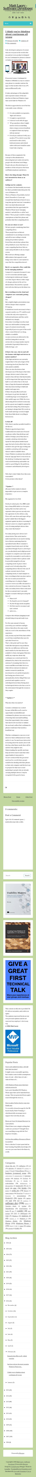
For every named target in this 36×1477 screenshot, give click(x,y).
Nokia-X (26, 1191)
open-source (9, 1193)
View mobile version (18, 801)
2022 (7, 1266)
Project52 (9, 1198)
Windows (15, 1216)
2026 (7, 1243)
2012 (7, 1407)
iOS (27, 1186)
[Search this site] (28, 17)
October (10, 1311)
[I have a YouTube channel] (15, 17)
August (10, 1323)
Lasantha (7, 1469)
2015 (7, 1390)
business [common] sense (15, 1173)
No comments (11, 43)
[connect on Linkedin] (19, 17)
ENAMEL (26, 1181)
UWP (15, 1213)
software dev (11, 1203)
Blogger (21, 1453)
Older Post (29, 797)
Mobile (24, 1188)
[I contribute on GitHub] (9, 17)
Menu (6, 23)
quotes (28, 1198)
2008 (7, 1431)
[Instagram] (22, 17)
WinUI (11, 1226)
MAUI (7, 1188)
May (9, 1340)
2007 (7, 1436)
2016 (7, 1301)
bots (28, 1171)
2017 (7, 1295)
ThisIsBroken (9, 1208)
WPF (16, 1226)
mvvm (7, 1191)
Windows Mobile (11, 1221)
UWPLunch (23, 1213)
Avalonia (26, 1168)
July (9, 1328)
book (12, 1171)
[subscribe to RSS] (25, 17)
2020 (7, 1278)
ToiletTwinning (23, 1208)
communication (18, 1176)
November (11, 1305)
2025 (7, 1249)
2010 (7, 1419)
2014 (7, 1396)
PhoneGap (19, 1193)
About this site (10, 1166)
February (10, 1352)
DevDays (25, 1178)
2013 (7, 1402)
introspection (9, 1186)
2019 (7, 1283)
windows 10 (24, 41)
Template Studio (10, 1206)
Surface (27, 1203)
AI (30, 1166)
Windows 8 (23, 1218)
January (10, 1382)
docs (18, 1181)
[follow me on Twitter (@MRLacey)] (6, 17)
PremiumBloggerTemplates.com (21, 1469)
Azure (7, 1171)
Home (18, 797)
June (9, 1334)
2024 (7, 1254)
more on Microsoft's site (13, 88)
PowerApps (8, 1196)
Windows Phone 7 (23, 1223)
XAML (17, 1228)
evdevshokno (9, 1183)
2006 (7, 1442)
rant (10, 1201)
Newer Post (7, 797)
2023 (7, 1260)
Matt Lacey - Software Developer (18, 6)
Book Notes (20, 1171)
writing (28, 1226)
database (16, 1178)
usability (20, 1211)
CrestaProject (15, 1467)
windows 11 (13, 1218)
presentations (21, 1196)
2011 (7, 1413)
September (11, 1317)
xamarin (10, 1228)
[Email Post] (5, 787)
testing (24, 1206)
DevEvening (8, 1181)
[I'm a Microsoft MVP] (12, 17)
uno (13, 1211)
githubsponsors (23, 1183)
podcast (27, 1193)
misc (15, 1188)
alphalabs (11, 1168)
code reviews (8, 1176)
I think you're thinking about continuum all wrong (17, 34)
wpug (21, 1226)
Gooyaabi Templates (20, 1471)
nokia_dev (15, 1191)
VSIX (7, 1216)
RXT (18, 1201)
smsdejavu (25, 1201)
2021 (7, 1272)
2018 (7, 1289)
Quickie (20, 1198)
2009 (7, 1425)
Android (19, 1168)
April (9, 1346)
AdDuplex (22, 1166)
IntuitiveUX (19, 1186)
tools (7, 1211)
